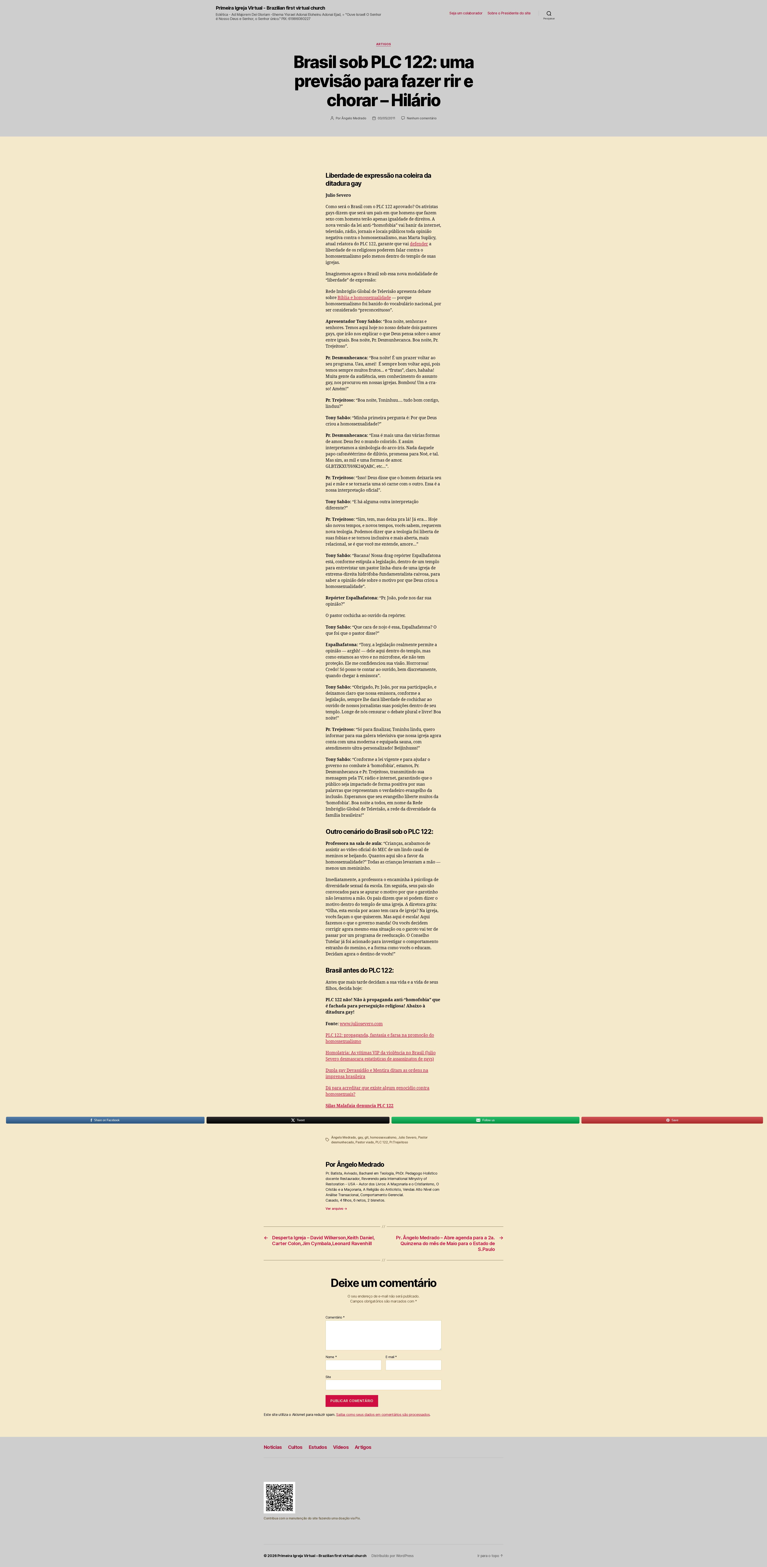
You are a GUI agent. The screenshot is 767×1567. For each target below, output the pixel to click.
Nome (331, 1357)
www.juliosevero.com (361, 1024)
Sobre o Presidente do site (509, 13)
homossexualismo (383, 1137)
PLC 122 (382, 1142)
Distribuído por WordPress (392, 1556)
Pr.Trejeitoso (398, 1142)
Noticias (273, 1447)
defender (419, 244)
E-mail (391, 1357)
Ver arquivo (336, 1209)
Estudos (318, 1447)
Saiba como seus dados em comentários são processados (383, 1414)
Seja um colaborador (466, 13)
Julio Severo (407, 1137)
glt (366, 1137)
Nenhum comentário (421, 118)
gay (360, 1137)
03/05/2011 (386, 118)
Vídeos (341, 1447)
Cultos (295, 1447)
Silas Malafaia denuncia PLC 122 (359, 1106)
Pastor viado (365, 1142)
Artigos (383, 44)
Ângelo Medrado (353, 118)
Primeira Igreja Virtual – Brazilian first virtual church (322, 1556)
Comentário (335, 1317)
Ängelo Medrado (343, 1137)
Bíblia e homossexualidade (364, 297)
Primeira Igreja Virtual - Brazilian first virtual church (270, 8)
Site (328, 1377)
